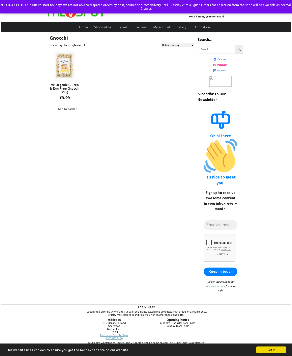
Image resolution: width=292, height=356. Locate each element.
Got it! (271, 349)
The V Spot (146, 307)
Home (83, 27)
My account (161, 27)
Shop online (102, 27)
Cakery (181, 27)
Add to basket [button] (67, 109)
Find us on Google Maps (114, 335)
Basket (122, 27)
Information (201, 27)
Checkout (140, 27)
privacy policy (215, 286)
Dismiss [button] (146, 8)
